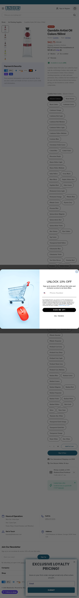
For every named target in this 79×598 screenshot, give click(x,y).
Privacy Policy (62, 305)
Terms (68, 305)
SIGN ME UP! (59, 310)
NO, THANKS (59, 316)
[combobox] (46, 293)
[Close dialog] (77, 271)
